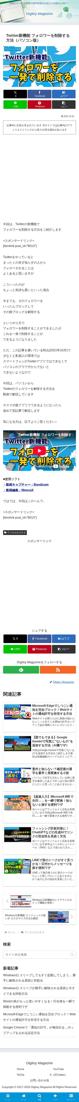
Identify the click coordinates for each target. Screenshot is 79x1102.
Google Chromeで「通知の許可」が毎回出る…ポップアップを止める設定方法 (38, 1030)
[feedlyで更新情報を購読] (21, 670)
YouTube (58, 1069)
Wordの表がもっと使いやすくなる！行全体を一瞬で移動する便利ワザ (39, 1004)
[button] (64, 104)
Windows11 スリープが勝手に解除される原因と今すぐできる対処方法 (39, 991)
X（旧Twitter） (58, 1074)
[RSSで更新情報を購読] (58, 670)
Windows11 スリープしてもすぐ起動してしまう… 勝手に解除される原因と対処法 (39, 978)
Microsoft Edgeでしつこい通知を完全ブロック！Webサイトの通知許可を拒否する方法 (39, 1017)
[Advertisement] (39, 176)
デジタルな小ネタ (16, 532)
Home (20, 1069)
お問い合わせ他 (39, 1080)
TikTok (20, 1074)
